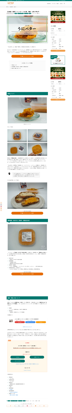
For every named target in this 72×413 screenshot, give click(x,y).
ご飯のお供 (53, 46)
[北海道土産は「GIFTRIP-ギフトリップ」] (11, 3)
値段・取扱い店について (16, 68)
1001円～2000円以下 (20, 13)
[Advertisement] (27, 81)
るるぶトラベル (21, 363)
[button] (11, 406)
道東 (28, 400)
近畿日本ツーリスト (35, 363)
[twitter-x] (61, 0)
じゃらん (25, 370)
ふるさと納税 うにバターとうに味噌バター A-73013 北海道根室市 (27, 319)
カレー (53, 44)
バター (33, 400)
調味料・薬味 (61, 46)
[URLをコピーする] (44, 406)
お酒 (60, 48)
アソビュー (29, 370)
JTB (25, 363)
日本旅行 (30, 363)
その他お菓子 (54, 40)
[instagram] (62, 0)
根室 (39, 400)
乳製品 (30, 13)
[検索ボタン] (64, 3)
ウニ (30, 400)
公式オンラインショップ (27, 326)
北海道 (16, 13)
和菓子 (53, 39)
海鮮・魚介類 (26, 13)
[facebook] (59, 0)
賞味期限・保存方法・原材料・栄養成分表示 (20, 66)
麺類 (60, 44)
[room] (63, 0)
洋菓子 (60, 39)
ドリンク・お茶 (54, 48)
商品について (14, 65)
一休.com (17, 363)
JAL (27, 363)
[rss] (64, 0)
